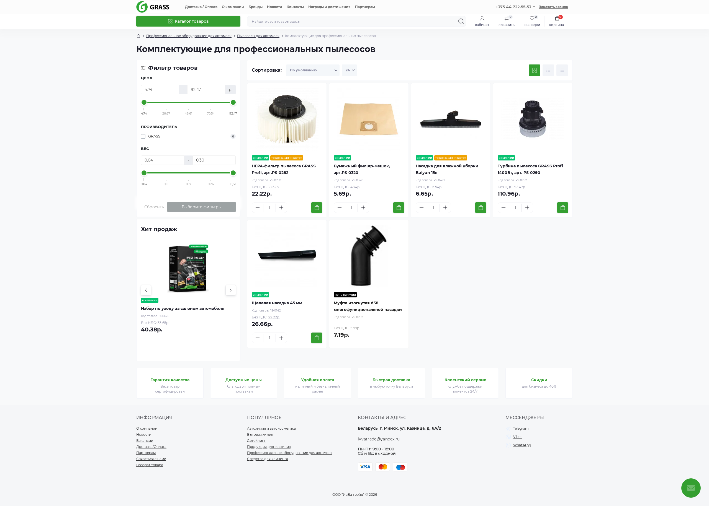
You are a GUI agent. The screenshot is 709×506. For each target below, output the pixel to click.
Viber (517, 437)
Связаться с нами (151, 459)
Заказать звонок (553, 7)
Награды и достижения (329, 7)
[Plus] (281, 207)
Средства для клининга (267, 459)
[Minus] (257, 207)
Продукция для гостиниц (269, 447)
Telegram (521, 428)
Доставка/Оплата (151, 447)
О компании (233, 7)
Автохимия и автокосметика (271, 428)
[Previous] (146, 290)
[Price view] (562, 70)
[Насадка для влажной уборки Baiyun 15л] (451, 119)
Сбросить (154, 206)
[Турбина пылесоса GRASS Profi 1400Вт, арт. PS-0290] (533, 119)
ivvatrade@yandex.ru (379, 439)
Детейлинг (256, 440)
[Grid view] (534, 70)
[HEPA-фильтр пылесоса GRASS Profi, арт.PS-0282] (287, 119)
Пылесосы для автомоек (258, 36)
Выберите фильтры (202, 206)
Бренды (255, 7)
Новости (274, 7)
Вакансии (144, 440)
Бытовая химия (260, 434)
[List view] (548, 70)
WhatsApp (522, 445)
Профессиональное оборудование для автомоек (189, 36)
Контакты (295, 7)
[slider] (144, 102)
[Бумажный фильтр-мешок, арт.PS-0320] (369, 119)
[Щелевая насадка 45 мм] (287, 256)
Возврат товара (149, 465)
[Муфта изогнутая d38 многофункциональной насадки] (369, 256)
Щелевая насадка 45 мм (277, 302)
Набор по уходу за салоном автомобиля (182, 308)
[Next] (231, 290)
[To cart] (316, 207)
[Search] (461, 21)
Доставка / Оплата (201, 7)
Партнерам (365, 7)
